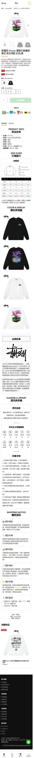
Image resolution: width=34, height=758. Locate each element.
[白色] (4, 83)
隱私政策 (4, 714)
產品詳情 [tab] (11, 123)
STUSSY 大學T (6, 59)
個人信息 (4, 716)
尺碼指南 (4, 719)
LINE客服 (4, 704)
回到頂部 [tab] (4, 123)
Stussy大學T (8, 8)
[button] (29, 3)
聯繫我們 (4, 702)
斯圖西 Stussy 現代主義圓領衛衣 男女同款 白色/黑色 (16, 661)
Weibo (3, 731)
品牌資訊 (4, 699)
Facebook (4, 726)
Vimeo (3, 733)
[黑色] (11, 83)
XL (18, 91)
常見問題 (4, 697)
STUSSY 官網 (18, 202)
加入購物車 (20, 100)
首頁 (2, 8)
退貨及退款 (4, 687)
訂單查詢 (4, 682)
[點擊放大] (16, 25)
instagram (4, 728)
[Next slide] (28, 25)
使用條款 (4, 711)
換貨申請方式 (5, 684)
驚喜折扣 (17, 618)
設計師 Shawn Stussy (10, 366)
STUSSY (10, 135)
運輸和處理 (4, 689)
